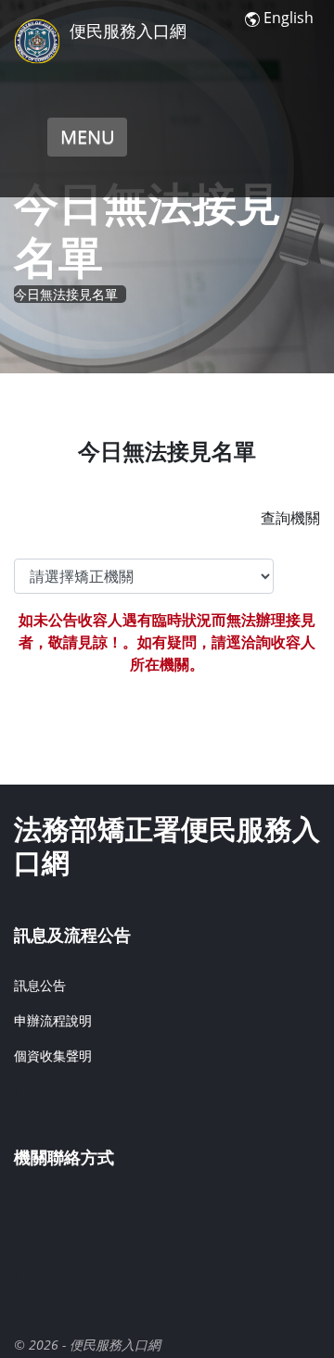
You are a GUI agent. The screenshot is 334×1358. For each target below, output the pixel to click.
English (288, 17)
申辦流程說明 (53, 1020)
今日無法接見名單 (66, 294)
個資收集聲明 (53, 1055)
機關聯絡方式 (64, 1157)
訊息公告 (40, 985)
